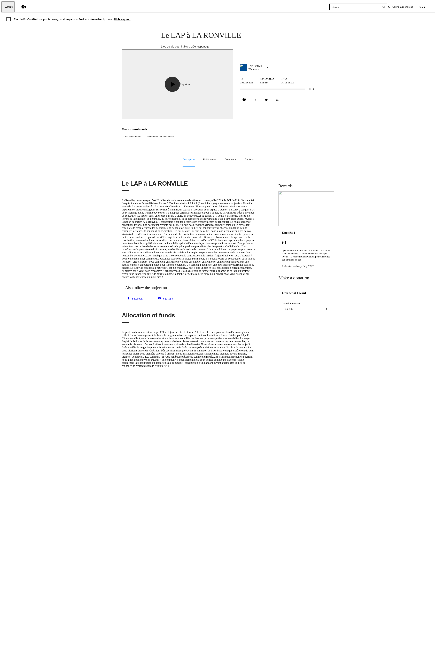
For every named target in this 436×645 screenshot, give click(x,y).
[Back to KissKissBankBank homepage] (21, 7)
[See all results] (383, 7)
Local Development (132, 137)
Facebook (137, 298)
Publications (209, 159)
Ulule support (122, 19)
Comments (230, 159)
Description (189, 159)
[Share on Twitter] (266, 100)
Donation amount (291, 303)
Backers (249, 159)
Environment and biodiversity (160, 137)
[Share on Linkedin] (277, 100)
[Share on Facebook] (255, 100)
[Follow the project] (244, 100)
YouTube (168, 298)
